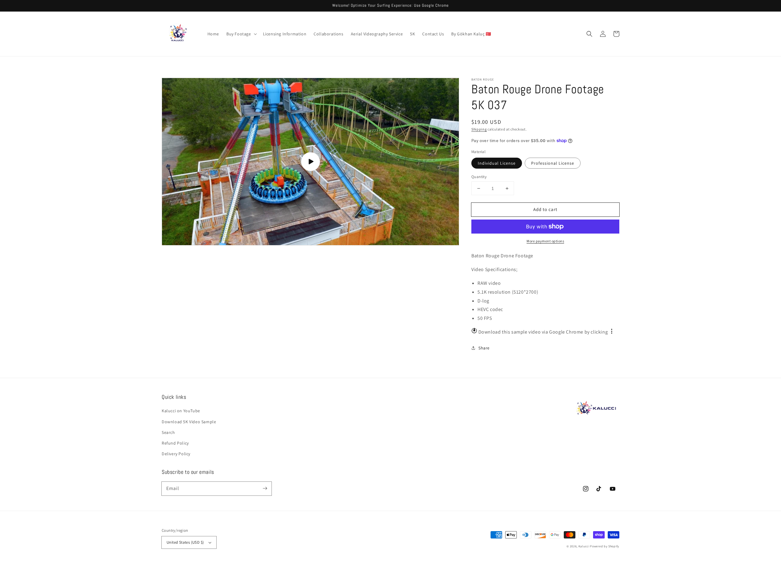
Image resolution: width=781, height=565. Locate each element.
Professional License (552, 163)
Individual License (497, 163)
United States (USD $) (185, 542)
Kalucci (583, 546)
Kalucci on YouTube (181, 410)
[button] (241, 33)
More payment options (545, 241)
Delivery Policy (176, 453)
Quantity (479, 176)
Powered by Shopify (604, 546)
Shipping (479, 129)
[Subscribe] (265, 488)
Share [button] (484, 348)
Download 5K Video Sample (189, 421)
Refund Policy (175, 443)
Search (168, 432)
